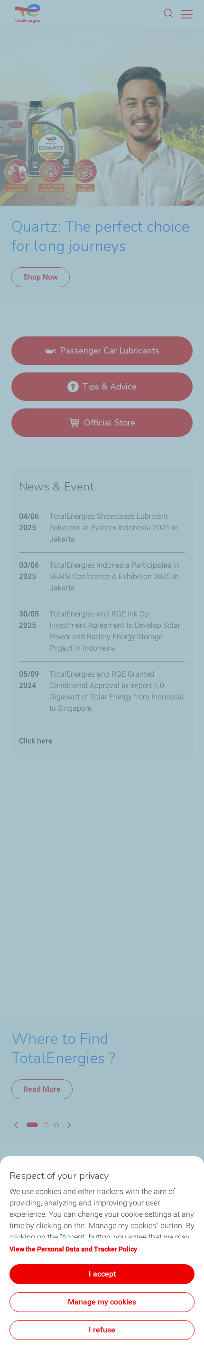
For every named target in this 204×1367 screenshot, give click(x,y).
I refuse (102, 1329)
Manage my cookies (102, 1301)
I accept (102, 1273)
